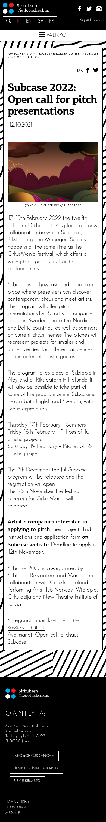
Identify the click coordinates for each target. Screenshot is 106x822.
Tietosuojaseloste (20, 807)
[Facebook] (79, 9)
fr (51, 21)
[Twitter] (89, 9)
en (29, 21)
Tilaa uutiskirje (17, 801)
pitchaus (69, 635)
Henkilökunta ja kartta (36, 768)
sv (40, 21)
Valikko (56, 35)
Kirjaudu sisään (91, 20)
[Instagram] (99, 9)
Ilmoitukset (46, 620)
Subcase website (28, 545)
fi (18, 21)
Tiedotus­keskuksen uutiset (58, 53)
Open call (46, 635)
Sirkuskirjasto (27, 781)
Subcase (17, 642)
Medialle (12, 812)
